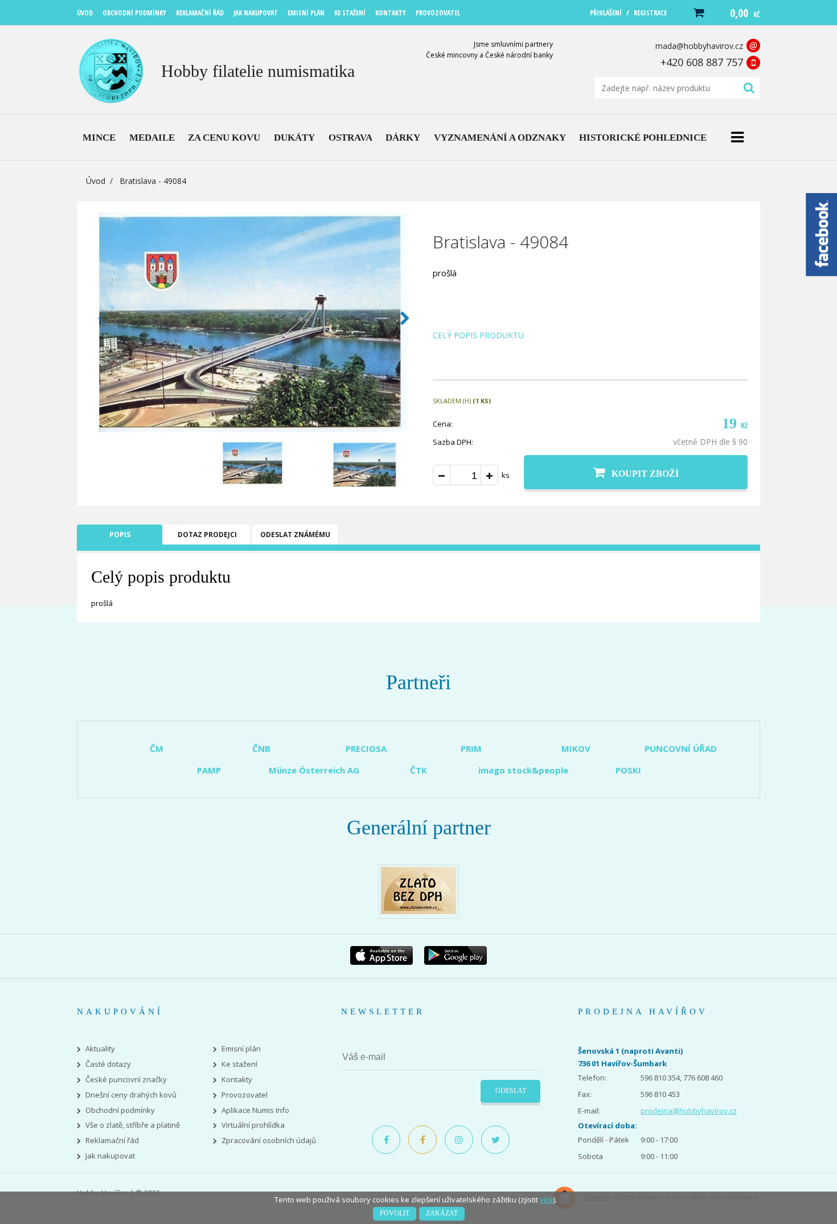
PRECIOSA (366, 748)
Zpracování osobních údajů (268, 1140)
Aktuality (100, 1049)
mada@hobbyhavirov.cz (699, 45)
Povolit (394, 1213)
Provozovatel (244, 1095)
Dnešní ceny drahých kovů (131, 1095)
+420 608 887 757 (701, 62)
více (546, 1199)
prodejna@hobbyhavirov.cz (689, 1111)
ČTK (418, 770)
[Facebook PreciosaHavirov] (386, 1139)
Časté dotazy (108, 1064)
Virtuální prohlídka (253, 1125)
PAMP (209, 770)
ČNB (261, 748)
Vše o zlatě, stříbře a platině (132, 1125)
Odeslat (510, 1091)
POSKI (628, 770)
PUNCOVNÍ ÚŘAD (681, 748)
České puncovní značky (126, 1079)
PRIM (471, 748)
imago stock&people (523, 770)
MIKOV (575, 748)
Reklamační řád (112, 1140)
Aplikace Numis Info (255, 1110)
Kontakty (236, 1079)
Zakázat (442, 1213)
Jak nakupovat (110, 1156)
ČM (156, 748)
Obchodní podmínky (120, 1110)
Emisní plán (241, 1049)
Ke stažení (239, 1064)
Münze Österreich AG (314, 770)
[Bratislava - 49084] (253, 429)
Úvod (95, 180)
